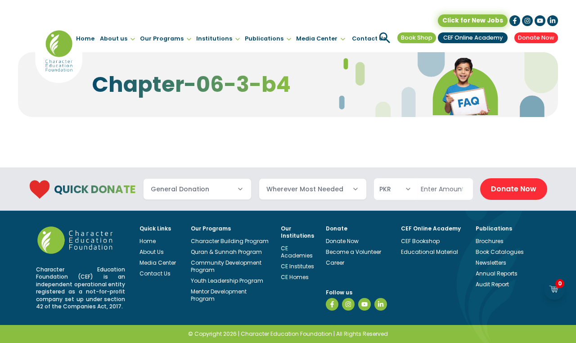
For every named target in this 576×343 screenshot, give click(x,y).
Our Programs (162, 38)
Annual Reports (497, 273)
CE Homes (295, 277)
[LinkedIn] (380, 304)
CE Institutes (297, 266)
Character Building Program (230, 241)
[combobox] (197, 189)
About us (113, 38)
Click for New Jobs (472, 20)
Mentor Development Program (219, 295)
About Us (152, 252)
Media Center (317, 38)
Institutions (214, 38)
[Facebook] (332, 304)
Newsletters (491, 262)
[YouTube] (364, 304)
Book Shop (416, 37)
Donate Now (536, 37)
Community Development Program (226, 266)
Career (335, 262)
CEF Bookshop (420, 241)
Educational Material (429, 252)
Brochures (490, 241)
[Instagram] (348, 304)
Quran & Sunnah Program (226, 252)
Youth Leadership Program (227, 280)
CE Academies (297, 251)
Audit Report (492, 284)
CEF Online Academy (473, 37)
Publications (264, 38)
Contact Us (369, 38)
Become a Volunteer (353, 252)
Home (85, 38)
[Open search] (385, 38)
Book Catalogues (500, 252)
